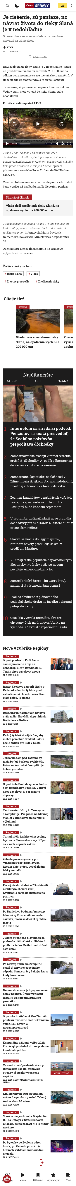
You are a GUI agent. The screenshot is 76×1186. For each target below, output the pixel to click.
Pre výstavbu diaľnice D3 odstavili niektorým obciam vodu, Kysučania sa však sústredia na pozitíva (25, 890)
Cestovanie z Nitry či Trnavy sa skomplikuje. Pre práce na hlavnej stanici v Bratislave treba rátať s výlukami (25, 815)
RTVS (9, 47)
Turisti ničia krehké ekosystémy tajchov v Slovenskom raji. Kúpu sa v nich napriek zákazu (24, 840)
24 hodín (12, 381)
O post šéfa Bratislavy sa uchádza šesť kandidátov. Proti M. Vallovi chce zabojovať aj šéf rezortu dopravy (25, 789)
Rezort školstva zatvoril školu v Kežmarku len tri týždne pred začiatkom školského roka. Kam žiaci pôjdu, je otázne (24, 692)
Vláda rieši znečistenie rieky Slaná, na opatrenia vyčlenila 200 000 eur (37, 342)
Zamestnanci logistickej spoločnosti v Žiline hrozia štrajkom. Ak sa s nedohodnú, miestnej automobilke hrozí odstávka (41, 481)
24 (62, 5)
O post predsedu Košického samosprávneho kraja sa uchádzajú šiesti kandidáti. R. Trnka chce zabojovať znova (22, 665)
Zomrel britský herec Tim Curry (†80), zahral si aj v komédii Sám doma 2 (38, 583)
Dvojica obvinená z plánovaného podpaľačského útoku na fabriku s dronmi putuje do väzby (41, 601)
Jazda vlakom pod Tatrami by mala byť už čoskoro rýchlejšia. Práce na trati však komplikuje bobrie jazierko (23, 763)
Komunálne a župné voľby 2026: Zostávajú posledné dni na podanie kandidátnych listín (26, 1046)
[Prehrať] (7, 143)
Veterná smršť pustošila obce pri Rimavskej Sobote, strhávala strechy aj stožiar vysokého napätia (24, 1070)
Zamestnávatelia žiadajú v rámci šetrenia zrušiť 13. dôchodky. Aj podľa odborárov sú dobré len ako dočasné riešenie (41, 460)
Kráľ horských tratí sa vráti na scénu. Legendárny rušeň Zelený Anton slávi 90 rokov (24, 1097)
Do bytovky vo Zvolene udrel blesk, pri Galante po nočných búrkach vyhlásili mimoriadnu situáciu (23, 1148)
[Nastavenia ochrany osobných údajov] (7, 1179)
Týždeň (63, 381)
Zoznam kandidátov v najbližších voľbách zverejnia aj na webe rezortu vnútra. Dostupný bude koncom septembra (41, 502)
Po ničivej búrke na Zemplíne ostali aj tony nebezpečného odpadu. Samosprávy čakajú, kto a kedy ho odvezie (25, 969)
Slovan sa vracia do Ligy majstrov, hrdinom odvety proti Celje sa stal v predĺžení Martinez (36, 544)
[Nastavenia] (63, 143)
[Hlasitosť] (57, 143)
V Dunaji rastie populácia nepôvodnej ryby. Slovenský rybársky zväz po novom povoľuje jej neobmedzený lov (41, 564)
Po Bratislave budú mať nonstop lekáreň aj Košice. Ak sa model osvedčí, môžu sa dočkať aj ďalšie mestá (25, 917)
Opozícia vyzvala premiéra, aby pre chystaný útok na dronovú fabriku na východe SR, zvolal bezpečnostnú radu (38, 622)
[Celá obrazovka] (69, 143)
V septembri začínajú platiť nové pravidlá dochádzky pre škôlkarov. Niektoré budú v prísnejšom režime (41, 523)
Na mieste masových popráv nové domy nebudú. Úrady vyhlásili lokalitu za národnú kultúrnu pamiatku (25, 995)
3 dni (38, 381)
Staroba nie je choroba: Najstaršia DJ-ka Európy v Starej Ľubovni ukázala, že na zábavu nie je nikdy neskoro (26, 1121)
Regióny (22, 306)
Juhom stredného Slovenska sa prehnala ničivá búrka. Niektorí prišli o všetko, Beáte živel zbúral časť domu (25, 943)
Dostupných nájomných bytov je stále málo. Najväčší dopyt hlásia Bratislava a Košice (24, 716)
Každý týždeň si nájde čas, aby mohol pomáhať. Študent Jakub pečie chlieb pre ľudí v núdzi (23, 739)
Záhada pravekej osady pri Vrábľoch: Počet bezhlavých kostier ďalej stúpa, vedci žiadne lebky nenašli (24, 864)
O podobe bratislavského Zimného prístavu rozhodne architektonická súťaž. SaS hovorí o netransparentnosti (26, 1021)
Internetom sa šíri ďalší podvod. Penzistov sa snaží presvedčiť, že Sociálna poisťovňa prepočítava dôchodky (40, 436)
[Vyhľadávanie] (7, 5)
